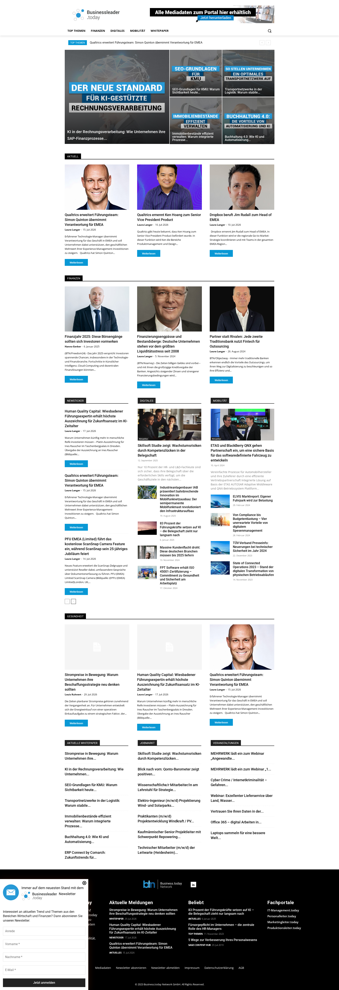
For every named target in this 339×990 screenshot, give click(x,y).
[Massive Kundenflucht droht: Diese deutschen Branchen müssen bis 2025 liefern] (147, 552)
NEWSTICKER (75, 400)
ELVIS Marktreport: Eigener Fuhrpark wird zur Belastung (253, 498)
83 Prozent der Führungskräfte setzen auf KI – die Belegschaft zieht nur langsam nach (180, 529)
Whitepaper (116, 918)
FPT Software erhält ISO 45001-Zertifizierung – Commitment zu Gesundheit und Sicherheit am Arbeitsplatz (179, 575)
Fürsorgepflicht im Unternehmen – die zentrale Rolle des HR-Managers (221, 926)
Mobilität (220, 400)
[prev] (262, 42)
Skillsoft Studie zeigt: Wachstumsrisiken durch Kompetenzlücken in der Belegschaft (169, 450)
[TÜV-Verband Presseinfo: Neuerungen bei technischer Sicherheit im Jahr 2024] (220, 547)
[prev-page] (67, 601)
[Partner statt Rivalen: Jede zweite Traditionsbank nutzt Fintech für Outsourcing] (242, 309)
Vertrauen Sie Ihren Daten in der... (237, 811)
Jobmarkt (147, 743)
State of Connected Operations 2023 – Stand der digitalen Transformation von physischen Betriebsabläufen (253, 569)
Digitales (146, 400)
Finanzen (73, 278)
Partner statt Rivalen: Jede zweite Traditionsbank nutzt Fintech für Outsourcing (236, 341)
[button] (269, 30)
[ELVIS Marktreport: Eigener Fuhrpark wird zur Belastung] (220, 501)
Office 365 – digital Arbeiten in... (236, 822)
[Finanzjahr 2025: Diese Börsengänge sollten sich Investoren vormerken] (97, 309)
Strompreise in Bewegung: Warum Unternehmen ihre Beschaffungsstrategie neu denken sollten (143, 912)
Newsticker (116, 937)
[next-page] (73, 601)
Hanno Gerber (73, 346)
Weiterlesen (76, 262)
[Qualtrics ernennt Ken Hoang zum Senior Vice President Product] (169, 187)
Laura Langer (72, 229)
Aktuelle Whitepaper (82, 743)
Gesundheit (75, 616)
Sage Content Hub (199, 945)
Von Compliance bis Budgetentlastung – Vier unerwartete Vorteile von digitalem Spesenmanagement (250, 522)
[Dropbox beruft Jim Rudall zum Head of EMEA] (242, 187)
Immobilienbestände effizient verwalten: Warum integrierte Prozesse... (88, 821)
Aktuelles (143, 438)
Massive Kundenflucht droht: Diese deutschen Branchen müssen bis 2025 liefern (180, 551)
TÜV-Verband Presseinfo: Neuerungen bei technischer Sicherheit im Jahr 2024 (253, 547)
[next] (268, 42)
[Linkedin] (193, 884)
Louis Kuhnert (73, 694)
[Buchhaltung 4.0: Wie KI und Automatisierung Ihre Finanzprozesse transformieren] (248, 120)
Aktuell (73, 156)
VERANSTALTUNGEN (226, 743)
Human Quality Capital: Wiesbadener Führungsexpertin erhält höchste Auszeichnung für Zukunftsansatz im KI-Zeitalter (142, 928)
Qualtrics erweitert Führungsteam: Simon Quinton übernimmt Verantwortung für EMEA (146, 42)
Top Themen (195, 934)
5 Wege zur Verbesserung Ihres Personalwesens (222, 940)
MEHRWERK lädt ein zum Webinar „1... (241, 769)
